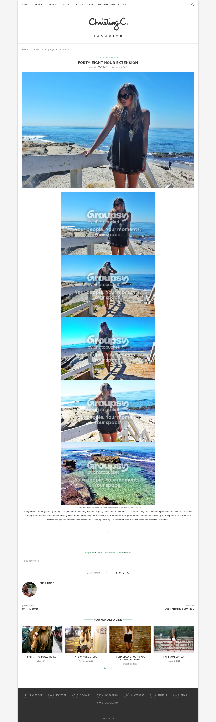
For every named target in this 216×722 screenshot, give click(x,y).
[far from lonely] (174, 639)
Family (52, 4)
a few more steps (86, 657)
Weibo (128, 552)
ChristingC (102, 67)
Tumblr (120, 552)
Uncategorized (113, 58)
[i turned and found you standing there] (130, 639)
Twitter (99, 552)
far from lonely (174, 657)
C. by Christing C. (32, 561)
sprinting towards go (42, 657)
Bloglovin (90, 552)
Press (79, 4)
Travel (39, 4)
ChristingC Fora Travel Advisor (108, 4)
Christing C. (138, 507)
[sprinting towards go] (41, 639)
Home (25, 4)
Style (66, 4)
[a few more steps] (86, 639)
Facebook (110, 552)
